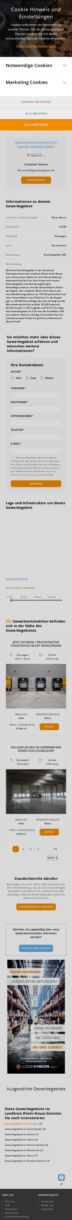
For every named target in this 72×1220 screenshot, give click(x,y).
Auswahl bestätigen (36, 102)
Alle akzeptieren (36, 124)
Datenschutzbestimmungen (36, 46)
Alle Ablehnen (36, 113)
